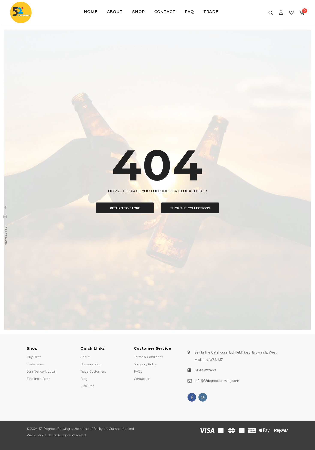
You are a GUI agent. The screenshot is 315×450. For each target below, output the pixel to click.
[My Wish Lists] (291, 13)
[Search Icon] (270, 13)
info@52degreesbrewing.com (217, 381)
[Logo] (23, 12)
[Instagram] (202, 397)
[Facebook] (192, 397)
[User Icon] (281, 12)
